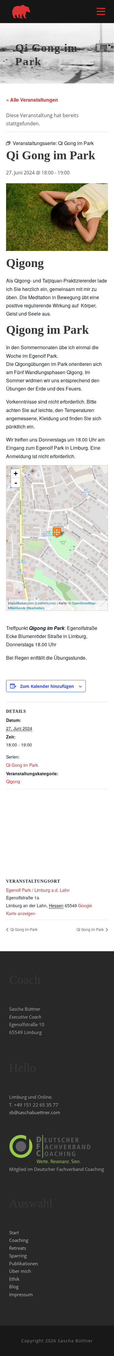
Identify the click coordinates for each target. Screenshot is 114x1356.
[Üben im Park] (57, 532)
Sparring (18, 1256)
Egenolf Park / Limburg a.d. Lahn (38, 890)
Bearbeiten (35, 607)
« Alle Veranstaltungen (32, 99)
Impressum (21, 1294)
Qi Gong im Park (22, 765)
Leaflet (41, 602)
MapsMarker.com (21, 602)
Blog (14, 1286)
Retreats (17, 1248)
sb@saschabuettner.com (34, 1112)
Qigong (13, 781)
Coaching (18, 1240)
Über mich (20, 1271)
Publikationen (23, 1263)
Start (14, 1232)
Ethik (14, 1279)
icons (51, 602)
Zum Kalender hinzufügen (47, 686)
